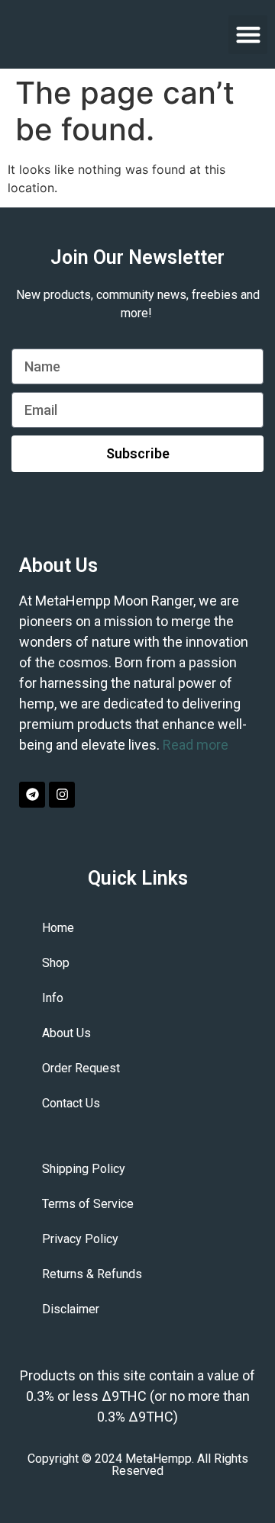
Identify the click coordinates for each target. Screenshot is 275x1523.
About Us (66, 1033)
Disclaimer (70, 1309)
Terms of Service (88, 1204)
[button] (247, 34)
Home (58, 928)
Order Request (81, 1068)
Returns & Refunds (92, 1274)
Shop (56, 963)
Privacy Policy (80, 1239)
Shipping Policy (83, 1169)
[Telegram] (32, 795)
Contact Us (71, 1103)
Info (52, 998)
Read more (195, 745)
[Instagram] (62, 795)
